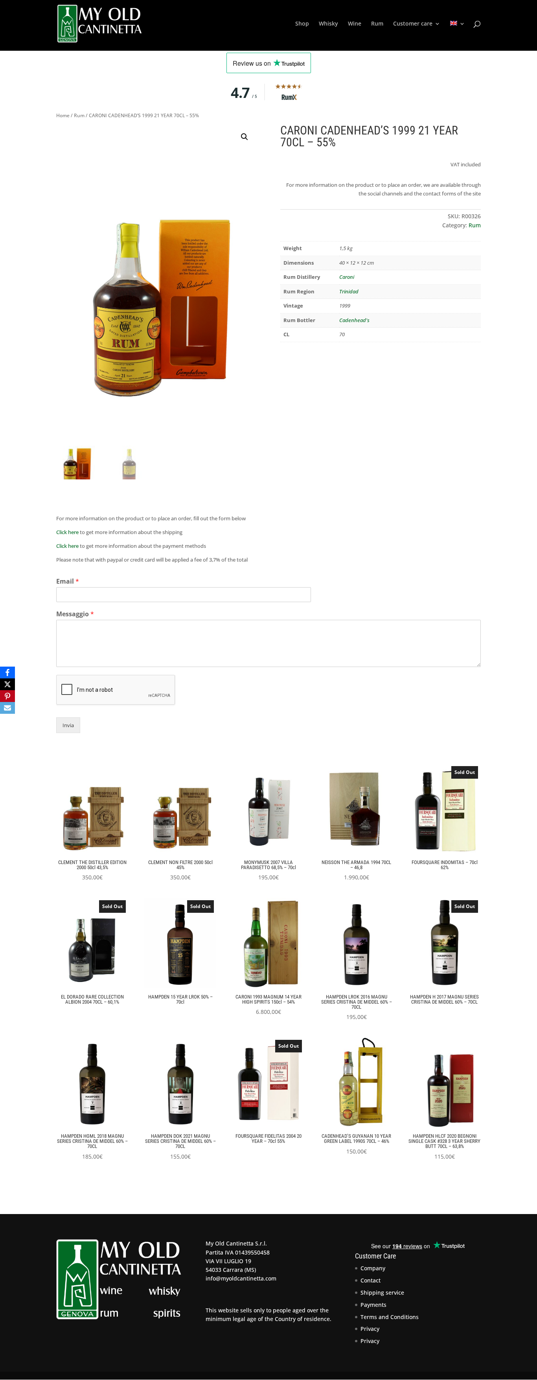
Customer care (412, 24)
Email (67, 581)
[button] (244, 137)
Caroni (346, 276)
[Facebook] (7, 672)
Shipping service (382, 1292)
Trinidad (349, 291)
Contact (370, 1280)
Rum (377, 24)
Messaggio (75, 614)
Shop (302, 24)
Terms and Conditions (389, 1317)
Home (63, 115)
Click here (67, 532)
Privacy (369, 1328)
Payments (373, 1304)
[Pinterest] (7, 696)
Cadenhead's (354, 320)
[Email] (7, 708)
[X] (7, 684)
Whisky (328, 24)
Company (372, 1268)
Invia (68, 725)
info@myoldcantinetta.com (241, 1278)
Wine (354, 24)
